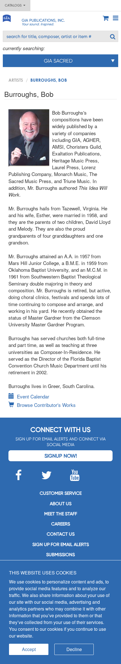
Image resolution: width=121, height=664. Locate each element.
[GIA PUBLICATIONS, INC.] (6, 17)
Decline (74, 649)
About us (60, 503)
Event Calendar (33, 396)
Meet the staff (60, 513)
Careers (60, 524)
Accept (29, 649)
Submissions (60, 554)
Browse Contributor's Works (46, 404)
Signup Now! (60, 456)
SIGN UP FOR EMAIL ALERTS (60, 544)
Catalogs (14, 5)
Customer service (61, 493)
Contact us (61, 534)
